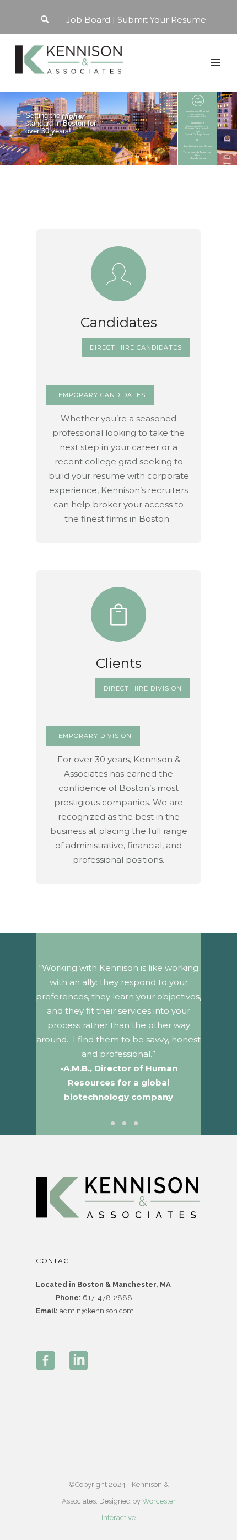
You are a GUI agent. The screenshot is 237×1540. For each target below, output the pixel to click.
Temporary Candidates (100, 395)
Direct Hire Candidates (136, 347)
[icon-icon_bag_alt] (118, 614)
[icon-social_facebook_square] (48, 1361)
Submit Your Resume (161, 19)
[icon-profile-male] (118, 273)
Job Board (88, 19)
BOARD (198, 101)
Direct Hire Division (143, 688)
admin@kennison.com (97, 1311)
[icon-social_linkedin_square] (78, 1361)
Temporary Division (93, 736)
